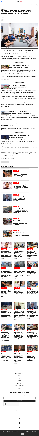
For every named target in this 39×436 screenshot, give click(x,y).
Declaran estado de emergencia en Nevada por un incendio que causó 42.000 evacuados (21, 210)
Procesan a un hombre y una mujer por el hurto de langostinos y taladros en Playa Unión (19, 273)
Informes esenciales (19, 373)
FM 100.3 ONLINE (19, 382)
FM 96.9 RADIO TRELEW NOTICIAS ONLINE (19, 387)
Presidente (12, 158)
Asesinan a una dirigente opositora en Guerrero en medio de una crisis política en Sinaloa (20, 186)
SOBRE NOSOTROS (19, 378)
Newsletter (19, 376)
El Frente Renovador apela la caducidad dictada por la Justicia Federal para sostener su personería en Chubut (19, 357)
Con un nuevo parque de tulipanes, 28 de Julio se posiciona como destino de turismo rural (6, 357)
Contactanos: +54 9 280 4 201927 (19, 392)
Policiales (30, 249)
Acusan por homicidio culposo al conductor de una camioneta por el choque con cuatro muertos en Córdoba (6, 315)
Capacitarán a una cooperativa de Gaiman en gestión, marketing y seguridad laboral (19, 254)
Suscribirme (19, 400)
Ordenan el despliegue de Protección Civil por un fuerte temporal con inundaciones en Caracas (21, 222)
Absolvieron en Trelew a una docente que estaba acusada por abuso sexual (32, 254)
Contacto (19, 375)
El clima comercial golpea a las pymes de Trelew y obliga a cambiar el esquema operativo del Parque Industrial (19, 314)
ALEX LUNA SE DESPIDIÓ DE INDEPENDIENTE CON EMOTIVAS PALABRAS (18, 87)
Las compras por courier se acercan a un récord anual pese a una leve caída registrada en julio (20, 174)
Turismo (3, 267)
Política (16, 351)
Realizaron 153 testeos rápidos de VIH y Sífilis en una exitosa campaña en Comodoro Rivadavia (32, 336)
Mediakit (19, 380)
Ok (22, 433)
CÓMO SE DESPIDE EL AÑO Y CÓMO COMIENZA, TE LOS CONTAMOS (19, 66)
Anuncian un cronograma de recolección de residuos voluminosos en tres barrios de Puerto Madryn (5, 336)
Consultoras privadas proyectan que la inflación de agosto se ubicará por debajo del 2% (21, 234)
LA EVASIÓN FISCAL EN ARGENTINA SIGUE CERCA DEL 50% (19, 136)
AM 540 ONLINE (19, 383)
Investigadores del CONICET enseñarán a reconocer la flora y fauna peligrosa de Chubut (32, 292)
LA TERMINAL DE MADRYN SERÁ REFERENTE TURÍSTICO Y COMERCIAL (20, 112)
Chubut (16, 249)
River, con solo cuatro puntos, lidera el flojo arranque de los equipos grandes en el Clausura (32, 357)
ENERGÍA (19, 388)
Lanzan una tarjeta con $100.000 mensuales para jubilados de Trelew (32, 272)
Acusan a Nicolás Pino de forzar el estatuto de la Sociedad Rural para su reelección (20, 198)
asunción (2, 158)
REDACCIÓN (6, 19)
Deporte (29, 351)
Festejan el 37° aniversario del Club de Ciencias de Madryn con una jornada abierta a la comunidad (19, 336)
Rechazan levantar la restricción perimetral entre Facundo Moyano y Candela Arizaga (19, 292)
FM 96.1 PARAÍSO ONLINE (19, 385)
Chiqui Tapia (7, 158)
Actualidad (3, 9)
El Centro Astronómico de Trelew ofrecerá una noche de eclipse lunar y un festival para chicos (6, 273)
